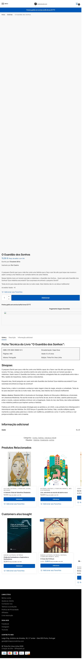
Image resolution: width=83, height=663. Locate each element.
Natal (57, 556)
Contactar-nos (7, 604)
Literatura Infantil (50, 438)
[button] (77, 3)
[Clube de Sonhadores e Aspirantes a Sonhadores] (19, 535)
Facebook (5, 624)
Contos (35, 438)
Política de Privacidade (10, 610)
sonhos (51, 440)
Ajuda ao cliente (8, 601)
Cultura (7, 488)
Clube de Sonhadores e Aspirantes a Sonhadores (16, 558)
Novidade (7, 490)
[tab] (4, 337)
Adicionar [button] (19, 499)
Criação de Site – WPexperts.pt (13, 648)
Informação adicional (25, 337)
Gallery (4, 337)
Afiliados (5, 613)
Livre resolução (7, 615)
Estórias (10, 14)
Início (3, 14)
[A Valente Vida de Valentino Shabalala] (19, 469)
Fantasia (50, 488)
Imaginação (44, 440)
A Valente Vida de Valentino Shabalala (17, 492)
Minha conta (6, 598)
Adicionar (46, 298)
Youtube (5, 630)
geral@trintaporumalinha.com (13, 641)
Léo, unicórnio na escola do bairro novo (54, 492)
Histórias (36, 440)
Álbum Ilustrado (10, 555)
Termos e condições (9, 607)
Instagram (5, 627)
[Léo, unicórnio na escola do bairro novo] (56, 469)
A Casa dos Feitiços (47, 559)
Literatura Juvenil (24, 488)
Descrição (12, 337)
